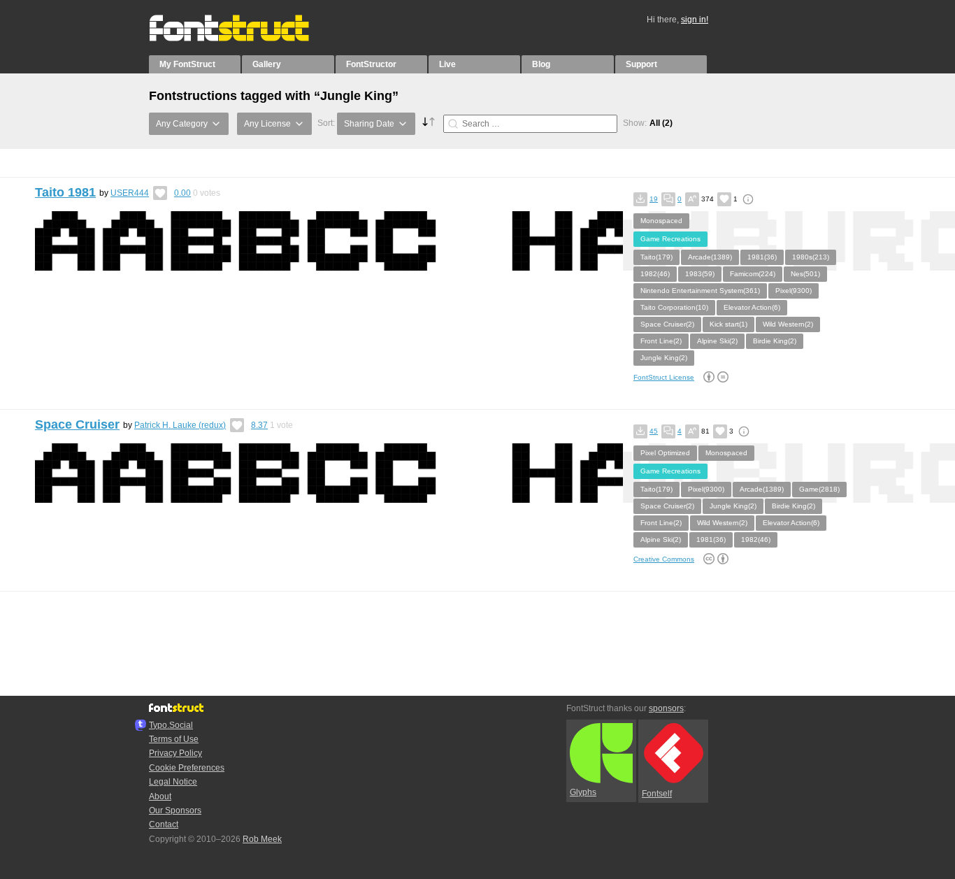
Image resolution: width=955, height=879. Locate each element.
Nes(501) (805, 274)
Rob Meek (262, 839)
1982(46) (655, 274)
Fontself (657, 794)
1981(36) (762, 257)
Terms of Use (174, 739)
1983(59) (700, 274)
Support (641, 64)
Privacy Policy (175, 753)
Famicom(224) (752, 274)
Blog (541, 64)
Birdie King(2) (774, 341)
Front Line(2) (661, 341)
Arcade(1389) (710, 257)
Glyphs (583, 792)
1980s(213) (810, 257)
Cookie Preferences (186, 768)
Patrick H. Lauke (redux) (180, 425)
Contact (163, 824)
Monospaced (661, 220)
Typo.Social (171, 725)
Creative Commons (663, 559)
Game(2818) (819, 489)
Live (447, 64)
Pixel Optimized (665, 453)
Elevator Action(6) (752, 307)
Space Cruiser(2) (667, 324)
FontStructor (371, 64)
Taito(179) (656, 257)
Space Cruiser (77, 424)
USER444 (129, 193)
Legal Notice (173, 782)
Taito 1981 (65, 192)
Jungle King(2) (663, 358)
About (160, 796)
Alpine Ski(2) (717, 341)
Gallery (266, 64)
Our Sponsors (175, 810)
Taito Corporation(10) (674, 307)
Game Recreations (670, 239)
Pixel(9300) (793, 290)
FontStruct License (663, 377)
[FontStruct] (243, 38)
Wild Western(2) (788, 324)
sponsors (666, 708)
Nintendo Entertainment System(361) (700, 290)
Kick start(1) (728, 324)
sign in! (694, 19)
